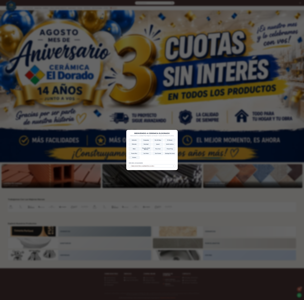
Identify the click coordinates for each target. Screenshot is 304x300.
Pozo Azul (157, 148)
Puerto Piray (170, 148)
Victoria (134, 157)
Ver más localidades (136, 163)
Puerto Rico (134, 153)
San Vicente (158, 153)
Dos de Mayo (158, 140)
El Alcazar (169, 140)
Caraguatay (146, 140)
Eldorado (134, 144)
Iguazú (158, 144)
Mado (134, 148)
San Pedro (146, 153)
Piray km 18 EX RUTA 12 (146, 149)
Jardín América (170, 144)
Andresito (134, 140)
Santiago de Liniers (170, 153)
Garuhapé (146, 144)
